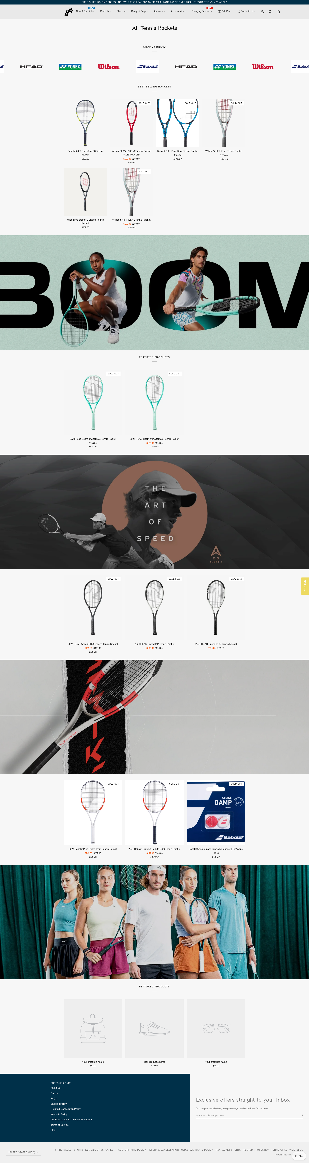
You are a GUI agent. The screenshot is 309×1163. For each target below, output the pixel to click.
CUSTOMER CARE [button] (61, 1083)
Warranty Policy (59, 1114)
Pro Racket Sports (71, 1150)
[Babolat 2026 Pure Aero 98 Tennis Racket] (85, 123)
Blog (53, 1130)
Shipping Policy (59, 1104)
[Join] (300, 1115)
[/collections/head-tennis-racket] (155, 66)
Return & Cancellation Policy (66, 1109)
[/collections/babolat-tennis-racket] (116, 66)
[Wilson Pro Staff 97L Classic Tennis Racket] (85, 192)
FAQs (54, 1098)
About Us (56, 1088)
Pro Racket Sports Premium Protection (71, 1119)
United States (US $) (22, 1152)
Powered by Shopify (289, 1155)
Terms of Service (60, 1125)
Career (54, 1093)
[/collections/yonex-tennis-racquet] (39, 66)
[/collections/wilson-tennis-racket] (77, 66)
